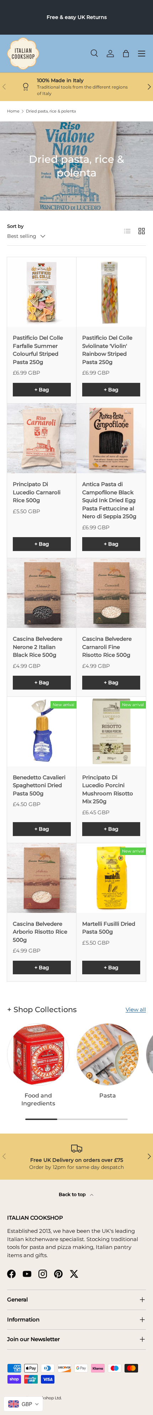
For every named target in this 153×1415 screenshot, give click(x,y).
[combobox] (23, 1403)
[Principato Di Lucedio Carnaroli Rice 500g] (41, 438)
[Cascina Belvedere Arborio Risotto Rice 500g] (41, 878)
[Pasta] (107, 1054)
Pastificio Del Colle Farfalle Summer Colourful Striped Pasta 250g (38, 349)
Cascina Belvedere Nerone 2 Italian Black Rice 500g (37, 646)
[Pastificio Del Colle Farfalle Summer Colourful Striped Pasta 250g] (41, 292)
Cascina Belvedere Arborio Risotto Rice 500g (40, 931)
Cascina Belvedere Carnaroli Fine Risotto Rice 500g (107, 646)
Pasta (107, 1095)
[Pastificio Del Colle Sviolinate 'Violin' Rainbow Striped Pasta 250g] (111, 292)
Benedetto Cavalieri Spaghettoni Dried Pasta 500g (39, 785)
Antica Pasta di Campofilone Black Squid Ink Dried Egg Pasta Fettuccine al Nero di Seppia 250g (109, 500)
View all (136, 1009)
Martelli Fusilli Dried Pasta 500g (108, 927)
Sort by (15, 226)
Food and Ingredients (38, 1099)
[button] (126, 53)
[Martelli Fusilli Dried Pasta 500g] (111, 878)
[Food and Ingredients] (38, 1054)
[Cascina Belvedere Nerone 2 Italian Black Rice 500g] (41, 593)
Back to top (73, 1194)
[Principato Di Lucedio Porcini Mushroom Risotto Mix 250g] (111, 731)
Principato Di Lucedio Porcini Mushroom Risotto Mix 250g (107, 789)
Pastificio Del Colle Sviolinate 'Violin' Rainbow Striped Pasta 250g (107, 349)
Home (13, 111)
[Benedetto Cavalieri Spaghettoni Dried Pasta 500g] (41, 731)
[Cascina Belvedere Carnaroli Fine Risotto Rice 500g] (111, 593)
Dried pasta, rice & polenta (51, 111)
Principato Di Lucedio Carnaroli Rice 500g (36, 492)
